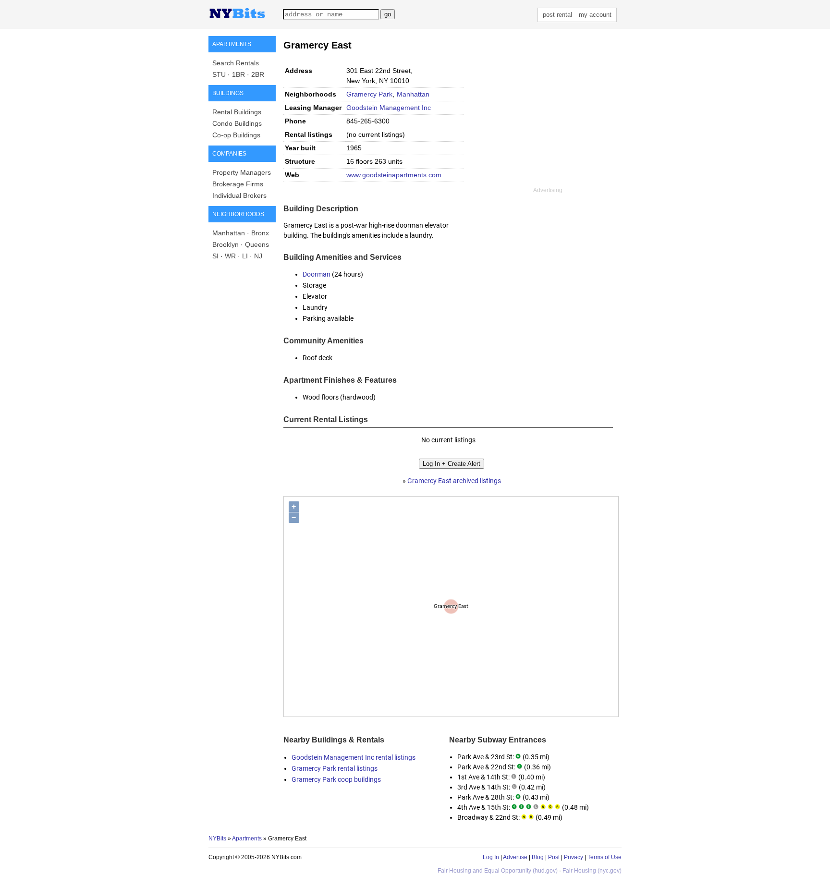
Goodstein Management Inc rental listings (353, 757)
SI (215, 256)
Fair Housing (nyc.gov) (592, 870)
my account (595, 14)
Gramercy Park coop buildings (336, 779)
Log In (491, 857)
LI (245, 256)
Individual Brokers (239, 195)
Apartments (247, 838)
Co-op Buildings (236, 135)
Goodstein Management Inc (388, 107)
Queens (257, 244)
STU (219, 74)
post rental (557, 14)
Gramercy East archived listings (454, 481)
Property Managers (241, 172)
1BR (238, 74)
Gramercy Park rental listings (335, 768)
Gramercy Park (369, 94)
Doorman (316, 274)
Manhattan (228, 233)
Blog (538, 857)
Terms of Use (604, 857)
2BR (257, 74)
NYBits (217, 838)
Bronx (260, 233)
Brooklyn (225, 244)
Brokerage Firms (237, 184)
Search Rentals (235, 63)
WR (230, 256)
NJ (258, 256)
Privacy (573, 857)
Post (554, 857)
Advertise (515, 857)
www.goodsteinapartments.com (393, 175)
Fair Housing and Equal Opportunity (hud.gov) (498, 870)
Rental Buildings (236, 112)
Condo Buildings (237, 123)
